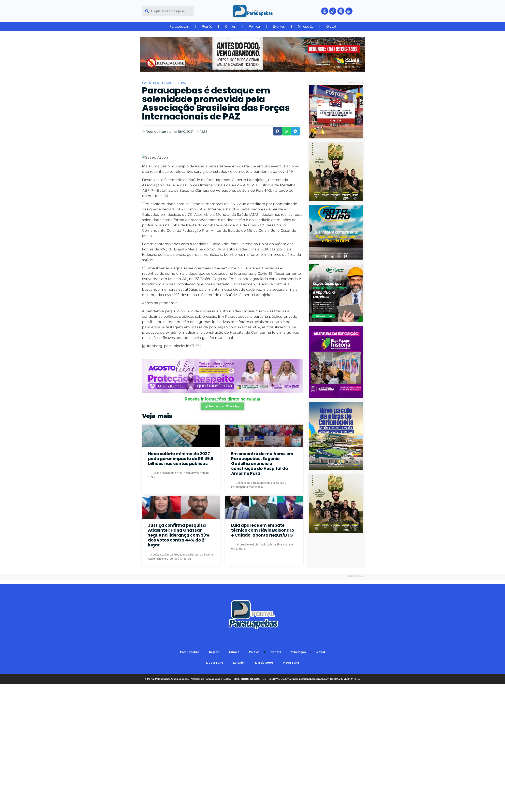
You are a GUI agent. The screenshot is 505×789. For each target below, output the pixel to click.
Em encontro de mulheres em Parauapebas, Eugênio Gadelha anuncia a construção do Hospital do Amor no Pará (262, 463)
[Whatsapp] (349, 11)
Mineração (305, 26)
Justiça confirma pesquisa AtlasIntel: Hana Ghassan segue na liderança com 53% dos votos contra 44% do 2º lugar (179, 535)
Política (254, 26)
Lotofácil (239, 662)
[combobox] (168, 11)
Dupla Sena (214, 662)
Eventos (279, 26)
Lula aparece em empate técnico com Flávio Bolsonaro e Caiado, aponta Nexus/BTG (262, 530)
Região (207, 26)
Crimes (230, 26)
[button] (277, 131)
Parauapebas (179, 26)
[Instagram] (324, 11)
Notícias (164, 83)
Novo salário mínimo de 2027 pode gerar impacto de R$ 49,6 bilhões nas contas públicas (180, 458)
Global (331, 26)
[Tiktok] (332, 11)
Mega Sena (291, 662)
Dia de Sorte (264, 662)
